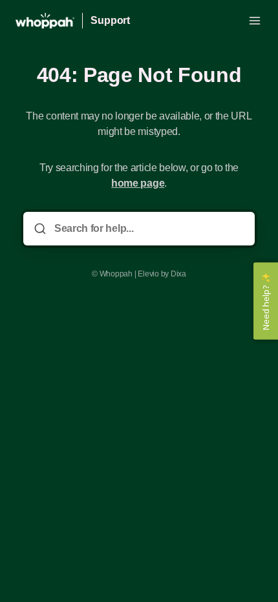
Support (110, 20)
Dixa (178, 273)
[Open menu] (254, 20)
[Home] (45, 21)
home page (137, 183)
